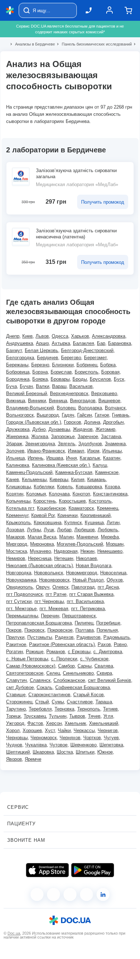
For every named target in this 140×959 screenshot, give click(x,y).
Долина (92, 422)
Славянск (40, 680)
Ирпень (35, 458)
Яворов (14, 759)
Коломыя (36, 494)
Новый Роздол (88, 580)
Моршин (114, 544)
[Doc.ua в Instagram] (53, 894)
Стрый (42, 701)
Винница (58, 400)
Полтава (84, 630)
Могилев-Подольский (80, 544)
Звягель (66, 443)
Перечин (50, 615)
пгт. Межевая (53, 608)
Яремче (33, 759)
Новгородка (18, 572)
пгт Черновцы (49, 601)
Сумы (58, 701)
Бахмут (14, 350)
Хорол (13, 730)
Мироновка (42, 544)
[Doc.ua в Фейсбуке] (37, 894)
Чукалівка (36, 744)
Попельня (107, 630)
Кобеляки (44, 486)
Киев (27, 336)
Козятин (14, 494)
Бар (101, 343)
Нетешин (63, 558)
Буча (11, 386)
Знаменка (115, 443)
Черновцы (17, 737)
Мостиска (16, 551)
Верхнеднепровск (69, 393)
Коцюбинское (51, 508)
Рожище (34, 651)
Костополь (100, 501)
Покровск (34, 630)
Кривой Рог (43, 515)
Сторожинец (19, 701)
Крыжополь (18, 522)
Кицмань (96, 479)
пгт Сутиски (19, 601)
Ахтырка (61, 343)
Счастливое (80, 701)
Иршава (54, 458)
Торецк (13, 716)
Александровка (108, 336)
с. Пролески (64, 658)
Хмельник (75, 723)
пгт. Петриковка (88, 608)
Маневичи (87, 537)
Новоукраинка (21, 580)
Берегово (71, 357)
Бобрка (108, 364)
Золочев (15, 451)
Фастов (35, 723)
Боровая (110, 372)
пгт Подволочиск (24, 594)
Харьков (80, 336)
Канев (12, 479)
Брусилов (100, 379)
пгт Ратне (56, 594)
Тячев (94, 716)
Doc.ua (14, 933)
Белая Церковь (41, 350)
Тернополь (88, 709)
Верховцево (104, 393)
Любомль (108, 529)
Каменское (106, 472)
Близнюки (63, 364)
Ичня (71, 458)
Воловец (66, 407)
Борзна (40, 372)
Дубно (39, 429)
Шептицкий (18, 752)
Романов (55, 651)
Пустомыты (39, 637)
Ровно (120, 644)
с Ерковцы (79, 651)
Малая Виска (42, 537)
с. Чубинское (94, 658)
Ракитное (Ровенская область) (62, 644)
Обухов (115, 580)
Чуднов (14, 744)
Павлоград (83, 587)
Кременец (107, 508)
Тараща (103, 701)
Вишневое (109, 400)
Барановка (119, 343)
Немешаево (109, 551)
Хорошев (32, 730)
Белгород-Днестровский (87, 350)
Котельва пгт (20, 508)
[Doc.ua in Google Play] (92, 870)
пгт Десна (108, 587)
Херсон (54, 723)
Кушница (94, 522)
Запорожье (63, 436)
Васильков (81, 386)
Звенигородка (40, 443)
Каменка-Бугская (73, 472)
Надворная (66, 551)
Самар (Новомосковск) (30, 666)
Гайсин (84, 415)
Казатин (111, 458)
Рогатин (14, 651)
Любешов (84, 529)
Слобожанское (69, 680)
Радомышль (116, 637)
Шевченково (83, 744)
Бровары (60, 379)
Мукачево (40, 551)
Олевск (60, 587)
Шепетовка (111, 744)
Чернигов (108, 730)
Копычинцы (18, 501)
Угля (108, 716)
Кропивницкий (95, 515)
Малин (66, 537)
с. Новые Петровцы (27, 658)
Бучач (26, 386)
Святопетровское (24, 673)
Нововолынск (48, 572)
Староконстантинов (49, 694)
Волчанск (115, 407)
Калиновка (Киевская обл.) (61, 465)
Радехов (64, 637)
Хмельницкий (103, 723)
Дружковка (17, 429)
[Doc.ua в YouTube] (86, 894)
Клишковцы (18, 486)
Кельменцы (34, 479)
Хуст (50, 730)
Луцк (49, 529)
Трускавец (35, 716)
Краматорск (81, 508)
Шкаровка (43, 752)
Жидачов (83, 429)
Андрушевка (19, 343)
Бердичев (47, 357)
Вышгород (48, 415)
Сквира (104, 673)
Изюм (93, 451)
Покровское (60, 630)
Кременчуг (17, 515)
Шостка (65, 752)
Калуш (100, 465)
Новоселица (113, 572)
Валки (42, 386)
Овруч (43, 587)
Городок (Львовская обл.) (33, 422)
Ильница (15, 458)
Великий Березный (26, 393)
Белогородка (20, 357)
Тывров (77, 716)
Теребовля (40, 709)
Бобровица (17, 372)
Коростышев (72, 501)
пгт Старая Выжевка (91, 594)
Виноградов (82, 400)
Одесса (60, 336)
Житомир (105, 429)
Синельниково (78, 673)
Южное (105, 752)
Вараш (59, 386)
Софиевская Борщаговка (82, 687)
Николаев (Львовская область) (39, 565)
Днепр (12, 336)
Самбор (66, 666)
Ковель (65, 486)
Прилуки (15, 637)
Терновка (64, 709)
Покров (14, 630)
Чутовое (58, 744)
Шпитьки (85, 752)
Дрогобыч (113, 422)
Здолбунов (90, 443)
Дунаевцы (59, 429)
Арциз (42, 343)
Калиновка (17, 465)
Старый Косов (88, 694)
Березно (40, 364)
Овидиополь (19, 587)
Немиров (15, 558)
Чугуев (111, 737)
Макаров (15, 537)
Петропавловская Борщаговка (39, 623)
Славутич (16, 680)
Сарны (85, 666)
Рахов (104, 644)
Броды (80, 379)
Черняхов (70, 737)
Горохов (72, 422)
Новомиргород (81, 572)
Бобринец (86, 364)
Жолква (39, 436)
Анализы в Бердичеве (32, 44)
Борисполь (86, 372)
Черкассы (84, 730)
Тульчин (57, 716)
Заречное (88, 436)
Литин (113, 522)
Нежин (87, 551)
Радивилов (88, 637)
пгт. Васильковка (85, 601)
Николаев (86, 558)
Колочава (59, 494)
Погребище (108, 623)
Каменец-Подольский (29, 472)
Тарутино (16, 709)
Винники (37, 400)
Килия (77, 479)
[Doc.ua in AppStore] (47, 870)
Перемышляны (22, 615)
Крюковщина (47, 522)
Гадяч (68, 415)
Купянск (73, 522)
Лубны (34, 529)
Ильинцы (112, 451)
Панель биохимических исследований (94, 44)
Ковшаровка (89, 486)
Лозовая (15, 529)
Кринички (67, 515)
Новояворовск (54, 580)
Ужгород (15, 723)
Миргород (16, 544)
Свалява (103, 666)
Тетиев (110, 709)
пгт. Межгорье (21, 608)
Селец (53, 673)
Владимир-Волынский (30, 407)
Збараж (14, 443)
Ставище (15, 694)
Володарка (90, 407)
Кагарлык (90, 458)
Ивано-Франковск (46, 451)
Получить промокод (102, 202)
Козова (112, 486)
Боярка (40, 379)
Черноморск (44, 737)
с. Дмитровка (107, 651)
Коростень (44, 501)
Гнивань (120, 415)
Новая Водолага (93, 565)
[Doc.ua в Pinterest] (103, 894)
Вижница (15, 400)
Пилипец (84, 623)
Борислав (61, 372)
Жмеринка (17, 436)
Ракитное (16, 644)
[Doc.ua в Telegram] (70, 894)
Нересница (39, 558)
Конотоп (81, 494)
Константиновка (110, 494)
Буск (119, 379)
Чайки (64, 730)
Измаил (76, 451)
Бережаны (17, 364)
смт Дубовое (20, 687)
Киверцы (59, 479)
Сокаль (44, 687)
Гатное (102, 415)
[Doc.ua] (10, 10)
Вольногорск (20, 415)
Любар (64, 529)
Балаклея (83, 343)
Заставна (111, 436)
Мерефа (110, 537)
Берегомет (95, 357)
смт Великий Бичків (109, 680)
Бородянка (17, 379)
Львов (42, 336)
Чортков (92, 737)
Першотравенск (79, 615)
